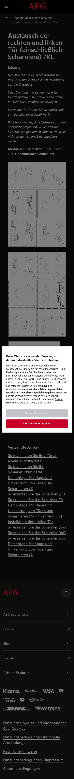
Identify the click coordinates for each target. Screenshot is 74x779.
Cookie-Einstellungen (37, 413)
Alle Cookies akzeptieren (37, 423)
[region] (37, 389)
